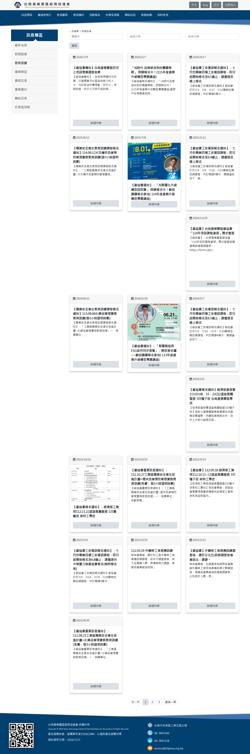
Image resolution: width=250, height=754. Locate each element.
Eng (205, 5)
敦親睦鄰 (146, 14)
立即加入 (230, 5)
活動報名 (94, 14)
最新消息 (21, 45)
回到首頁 (162, 14)
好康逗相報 (112, 14)
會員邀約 (78, 14)
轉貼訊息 (130, 14)
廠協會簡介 (44, 14)
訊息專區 (26, 14)
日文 (216, 5)
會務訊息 (21, 81)
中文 (194, 5)
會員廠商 (62, 14)
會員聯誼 (21, 72)
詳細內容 (95, 123)
